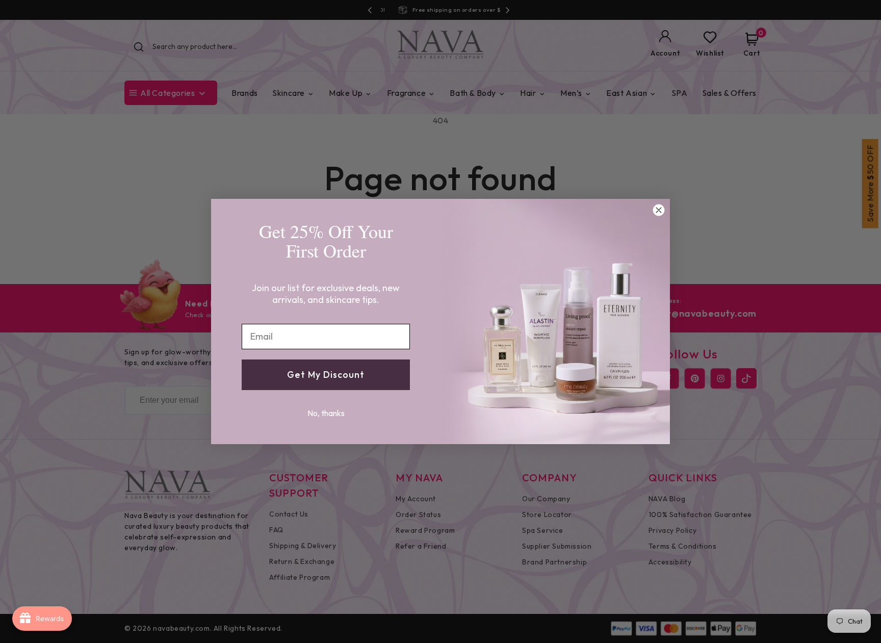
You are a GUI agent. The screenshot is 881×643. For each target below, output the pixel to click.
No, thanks (326, 413)
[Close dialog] (659, 210)
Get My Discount (326, 374)
